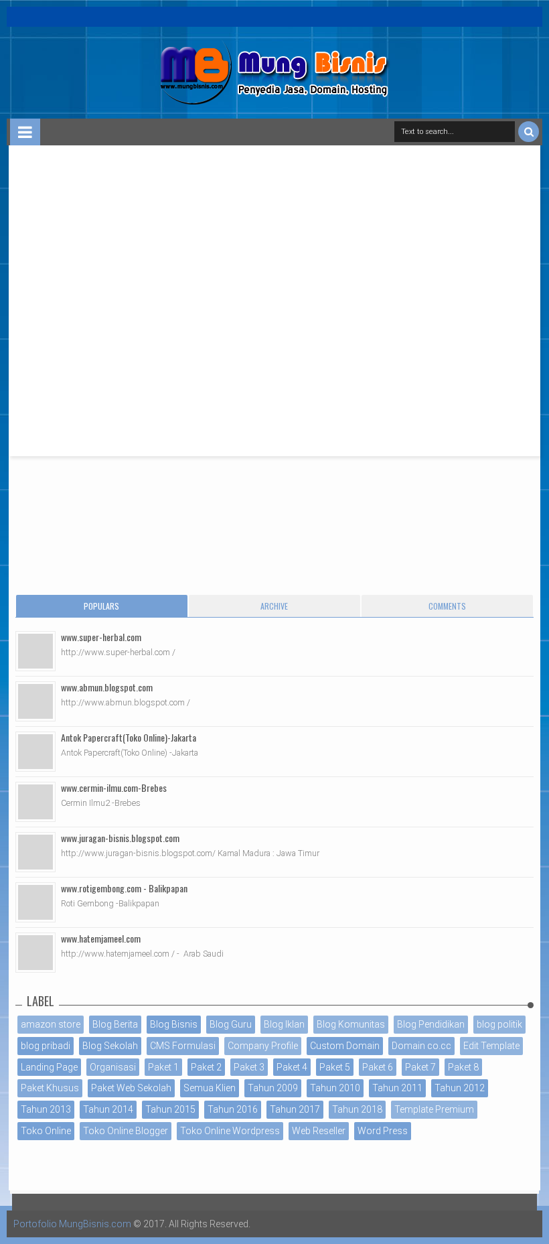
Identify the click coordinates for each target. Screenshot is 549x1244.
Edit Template (491, 1045)
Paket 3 (249, 1067)
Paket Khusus (50, 1088)
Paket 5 (334, 1067)
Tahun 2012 (460, 1088)
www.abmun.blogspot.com (107, 687)
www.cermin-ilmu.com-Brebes (114, 787)
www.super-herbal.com (101, 637)
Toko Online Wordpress (230, 1130)
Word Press (383, 1130)
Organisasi (113, 1067)
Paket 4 (292, 1067)
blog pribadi (45, 1045)
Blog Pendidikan (431, 1024)
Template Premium (434, 1109)
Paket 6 (377, 1067)
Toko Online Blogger (125, 1130)
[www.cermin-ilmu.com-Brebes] (35, 801)
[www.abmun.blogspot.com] (35, 701)
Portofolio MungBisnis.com (72, 1224)
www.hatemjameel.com (101, 938)
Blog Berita (115, 1024)
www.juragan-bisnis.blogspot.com (120, 838)
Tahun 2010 (335, 1088)
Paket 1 (163, 1067)
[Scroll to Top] (532, 1220)
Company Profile (263, 1045)
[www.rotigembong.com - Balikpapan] (35, 902)
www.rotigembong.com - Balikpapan (124, 888)
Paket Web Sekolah (131, 1088)
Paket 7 (420, 1067)
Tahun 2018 (357, 1109)
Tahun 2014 (108, 1109)
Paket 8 (463, 1067)
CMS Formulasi (183, 1045)
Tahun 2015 (170, 1109)
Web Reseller (318, 1130)
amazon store (50, 1024)
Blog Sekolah (110, 1045)
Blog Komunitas (351, 1024)
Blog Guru (231, 1024)
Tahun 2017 (295, 1109)
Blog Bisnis (174, 1024)
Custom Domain (345, 1045)
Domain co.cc (421, 1045)
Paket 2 (206, 1067)
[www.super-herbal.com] (35, 651)
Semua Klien (209, 1088)
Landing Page (49, 1067)
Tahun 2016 (233, 1109)
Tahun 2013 (46, 1109)
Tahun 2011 (397, 1088)
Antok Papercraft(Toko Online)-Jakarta (128, 737)
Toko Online (46, 1130)
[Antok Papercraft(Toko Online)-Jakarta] (35, 751)
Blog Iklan (284, 1024)
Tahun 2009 (273, 1088)
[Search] (528, 131)
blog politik (499, 1024)
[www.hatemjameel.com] (35, 952)
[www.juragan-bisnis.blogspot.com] (35, 852)
